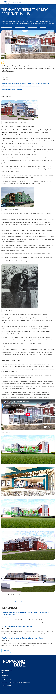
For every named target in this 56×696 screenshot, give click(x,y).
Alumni (16, 602)
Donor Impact (24, 602)
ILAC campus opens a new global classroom (16, 626)
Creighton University (6, 27)
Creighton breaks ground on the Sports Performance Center (22, 638)
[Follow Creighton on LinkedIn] (8, 685)
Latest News (43, 27)
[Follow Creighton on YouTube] (6, 685)
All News (6, 651)
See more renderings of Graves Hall (11, 89)
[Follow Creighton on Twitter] (4, 685)
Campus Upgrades (6, 602)
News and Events (32, 27)
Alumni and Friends (20, 27)
